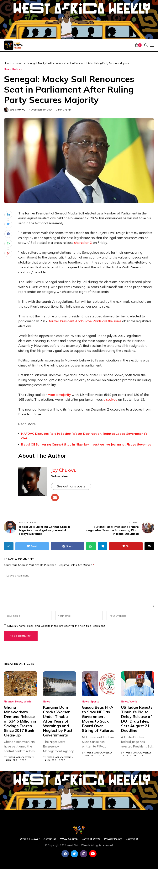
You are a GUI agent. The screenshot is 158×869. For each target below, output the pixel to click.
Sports (94, 701)
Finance (9, 701)
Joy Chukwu (17, 110)
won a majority (59, 395)
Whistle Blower (30, 839)
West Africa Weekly (21, 757)
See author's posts (71, 486)
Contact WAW (91, 839)
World (28, 701)
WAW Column (69, 839)
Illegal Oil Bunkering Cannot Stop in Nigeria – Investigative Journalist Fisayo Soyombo (86, 444)
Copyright (132, 839)
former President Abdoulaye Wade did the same (85, 321)
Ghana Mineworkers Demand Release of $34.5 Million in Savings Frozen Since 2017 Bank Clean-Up (20, 721)
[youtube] (93, 853)
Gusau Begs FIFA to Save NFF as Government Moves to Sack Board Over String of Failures (98, 719)
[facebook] (65, 853)
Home (7, 63)
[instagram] (83, 853)
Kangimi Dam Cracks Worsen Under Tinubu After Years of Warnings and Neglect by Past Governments (57, 721)
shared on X (83, 243)
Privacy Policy (113, 839)
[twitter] (74, 853)
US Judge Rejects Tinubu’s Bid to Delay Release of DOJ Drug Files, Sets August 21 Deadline (136, 719)
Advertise (50, 839)
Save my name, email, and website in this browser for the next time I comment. (56, 626)
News (19, 63)
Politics (17, 69)
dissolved (110, 399)
